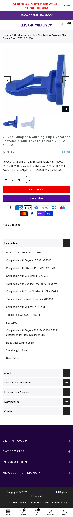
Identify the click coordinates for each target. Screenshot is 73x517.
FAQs (23, 502)
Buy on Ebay (36, 197)
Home (5, 35)
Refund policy (59, 502)
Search (13, 502)
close (68, 5)
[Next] (65, 79)
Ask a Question (12, 224)
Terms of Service (39, 502)
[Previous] (7, 79)
